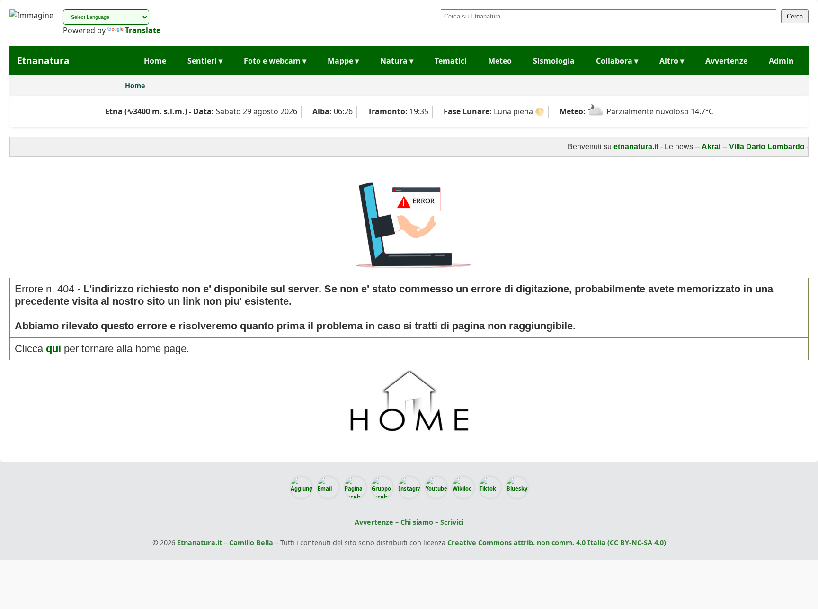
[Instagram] (409, 487)
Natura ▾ (396, 60)
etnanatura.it (627, 147)
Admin (781, 60)
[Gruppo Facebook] (382, 487)
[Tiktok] (490, 487)
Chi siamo (416, 522)
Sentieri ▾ (204, 60)
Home (155, 60)
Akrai (702, 147)
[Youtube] (436, 487)
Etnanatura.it (199, 542)
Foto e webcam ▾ (275, 60)
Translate (142, 30)
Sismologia (554, 60)
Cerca (795, 16)
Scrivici (451, 522)
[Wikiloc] (463, 487)
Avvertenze (726, 60)
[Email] (328, 487)
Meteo (500, 60)
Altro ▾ (671, 60)
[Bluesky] (517, 487)
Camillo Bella (251, 542)
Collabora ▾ (617, 60)
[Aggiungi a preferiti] (301, 487)
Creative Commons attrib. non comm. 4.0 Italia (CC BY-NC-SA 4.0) (556, 542)
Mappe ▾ (343, 60)
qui (53, 348)
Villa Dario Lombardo (758, 147)
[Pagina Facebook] (355, 487)
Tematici (451, 60)
